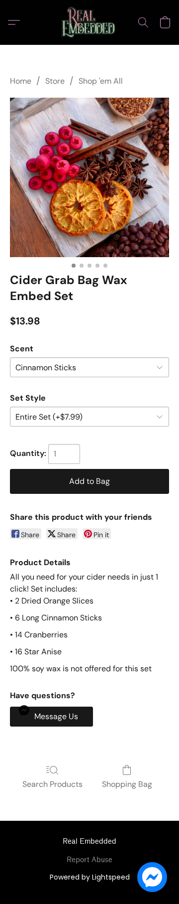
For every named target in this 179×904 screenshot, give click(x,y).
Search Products (52, 784)
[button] (89, 22)
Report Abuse (89, 860)
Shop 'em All (101, 81)
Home (20, 81)
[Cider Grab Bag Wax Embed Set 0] (89, 177)
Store (55, 81)
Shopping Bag (127, 784)
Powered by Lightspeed (90, 877)
